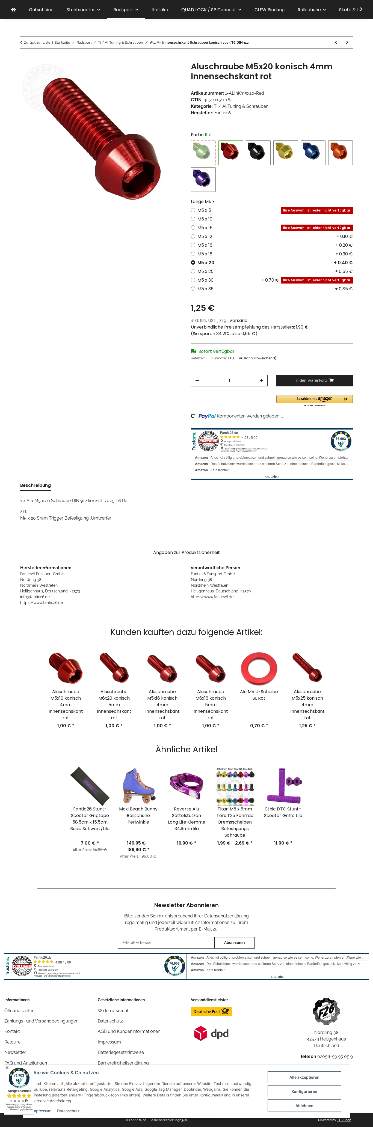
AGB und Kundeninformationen (129, 1031)
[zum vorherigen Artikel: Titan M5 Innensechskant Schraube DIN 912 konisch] (336, 42)
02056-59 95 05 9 (335, 1056)
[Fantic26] (13, 10)
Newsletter (15, 1052)
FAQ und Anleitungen (25, 1063)
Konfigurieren (304, 1091)
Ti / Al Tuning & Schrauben (241, 106)
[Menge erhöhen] (261, 380)
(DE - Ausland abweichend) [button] (253, 358)
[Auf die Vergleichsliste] (156, 72)
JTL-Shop (344, 1120)
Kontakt (12, 1031)
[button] (357, 9)
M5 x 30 (274, 280)
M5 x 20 (275, 263)
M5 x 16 (275, 245)
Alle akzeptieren (304, 1077)
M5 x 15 (274, 228)
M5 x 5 (274, 210)
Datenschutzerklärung (226, 916)
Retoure (12, 1042)
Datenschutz (68, 1110)
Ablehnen (304, 1105)
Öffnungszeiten (19, 1010)
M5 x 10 (204, 219)
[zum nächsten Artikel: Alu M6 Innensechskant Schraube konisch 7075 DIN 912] (347, 42)
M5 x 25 (275, 271)
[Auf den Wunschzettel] (171, 72)
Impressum (41, 1110)
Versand (238, 320)
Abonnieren (234, 942)
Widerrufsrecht (113, 1010)
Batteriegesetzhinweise (121, 1052)
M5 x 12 (275, 236)
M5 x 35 (275, 289)
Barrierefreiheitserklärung (123, 1063)
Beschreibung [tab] (35, 485)
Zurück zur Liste (37, 42)
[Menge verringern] (197, 380)
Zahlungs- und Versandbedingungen (41, 1021)
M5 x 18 (275, 254)
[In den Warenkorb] (24, 59)
